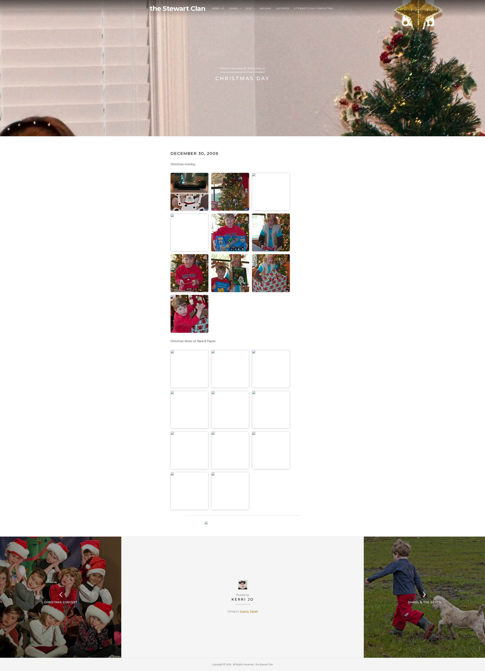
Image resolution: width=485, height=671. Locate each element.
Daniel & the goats (424, 602)
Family (254, 611)
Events (244, 611)
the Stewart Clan (177, 8)
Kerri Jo (243, 599)
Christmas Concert (60, 602)
